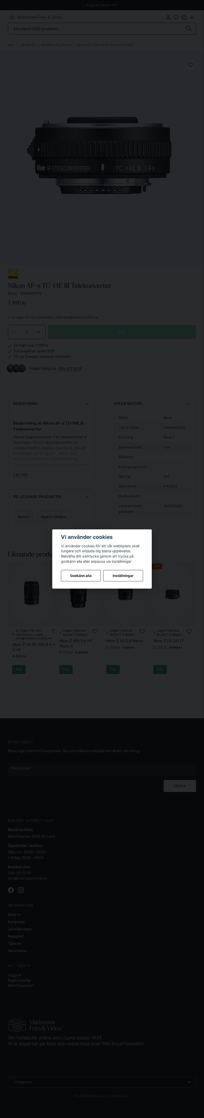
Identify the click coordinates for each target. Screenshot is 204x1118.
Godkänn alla (81, 576)
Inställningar (123, 576)
